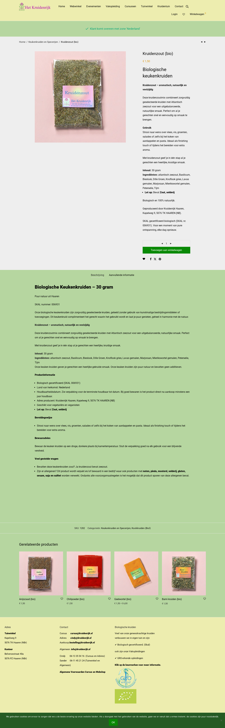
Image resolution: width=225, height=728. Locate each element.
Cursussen (130, 6)
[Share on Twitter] (155, 259)
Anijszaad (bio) (27, 599)
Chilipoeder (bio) (75, 599)
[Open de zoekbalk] (187, 6)
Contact (179, 6)
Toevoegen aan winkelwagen (166, 250)
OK (113, 722)
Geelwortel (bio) (122, 599)
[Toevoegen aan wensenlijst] (145, 259)
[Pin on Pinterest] (160, 259)
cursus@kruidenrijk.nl (81, 633)
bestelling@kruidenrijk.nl (82, 642)
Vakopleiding (113, 6)
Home (61, 6)
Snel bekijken (24, 603)
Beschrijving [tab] (97, 275)
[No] (221, 720)
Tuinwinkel (147, 6)
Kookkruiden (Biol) (141, 528)
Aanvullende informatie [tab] (121, 275)
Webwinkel (75, 6)
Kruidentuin (164, 6)
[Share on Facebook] (150, 259)
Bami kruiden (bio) (172, 599)
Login (174, 14)
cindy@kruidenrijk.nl (80, 638)
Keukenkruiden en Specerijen (43, 42)
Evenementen (93, 6)
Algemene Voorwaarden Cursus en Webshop (83, 672)
